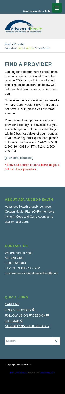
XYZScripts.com (47, 372)
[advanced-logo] (27, 24)
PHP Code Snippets (19, 372)
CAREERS (12, 304)
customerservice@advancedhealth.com (31, 273)
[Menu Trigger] (57, 8)
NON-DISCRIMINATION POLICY (27, 326)
